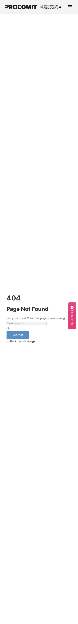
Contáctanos (72, 318)
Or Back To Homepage (21, 341)
